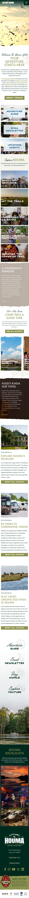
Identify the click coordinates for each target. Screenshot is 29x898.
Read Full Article (14, 482)
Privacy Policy (14, 863)
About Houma (14, 98)
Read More (5, 301)
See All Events (14, 331)
